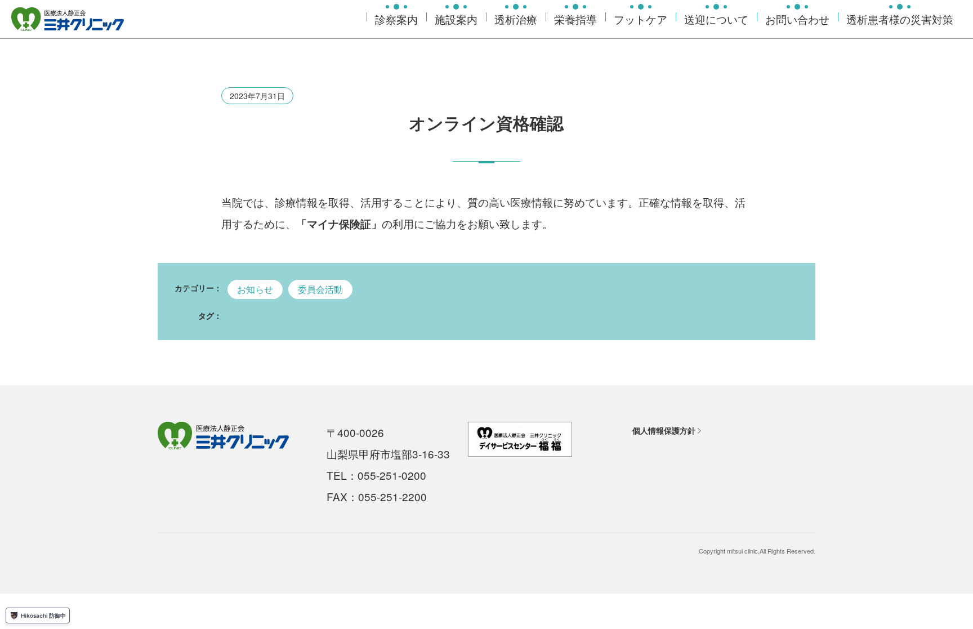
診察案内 (396, 18)
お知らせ (255, 289)
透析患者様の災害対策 (899, 18)
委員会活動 (320, 289)
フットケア (640, 18)
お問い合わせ (797, 18)
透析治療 (515, 18)
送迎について (716, 18)
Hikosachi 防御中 (43, 615)
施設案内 (456, 18)
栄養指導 (575, 18)
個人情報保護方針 (663, 430)
